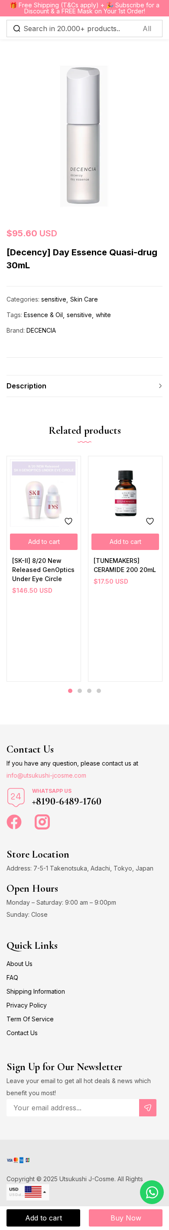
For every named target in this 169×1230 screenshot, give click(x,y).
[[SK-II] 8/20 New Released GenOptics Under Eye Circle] (44, 493)
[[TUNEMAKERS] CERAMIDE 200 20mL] (125, 493)
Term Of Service (30, 1019)
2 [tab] (80, 691)
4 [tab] (99, 691)
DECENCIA (41, 330)
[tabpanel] (43, 569)
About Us (19, 963)
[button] (44, 542)
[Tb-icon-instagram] (42, 822)
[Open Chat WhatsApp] (152, 1192)
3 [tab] (89, 691)
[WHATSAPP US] (16, 797)
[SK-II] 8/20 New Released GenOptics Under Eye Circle (43, 569)
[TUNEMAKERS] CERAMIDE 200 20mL (125, 565)
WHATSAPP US (52, 791)
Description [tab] (26, 385)
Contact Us (22, 1032)
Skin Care (84, 299)
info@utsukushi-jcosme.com (46, 775)
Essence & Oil (43, 314)
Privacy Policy (26, 1005)
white (103, 314)
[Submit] (147, 1107)
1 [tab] (70, 691)
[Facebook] (14, 822)
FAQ (12, 977)
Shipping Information (35, 991)
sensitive (53, 299)
